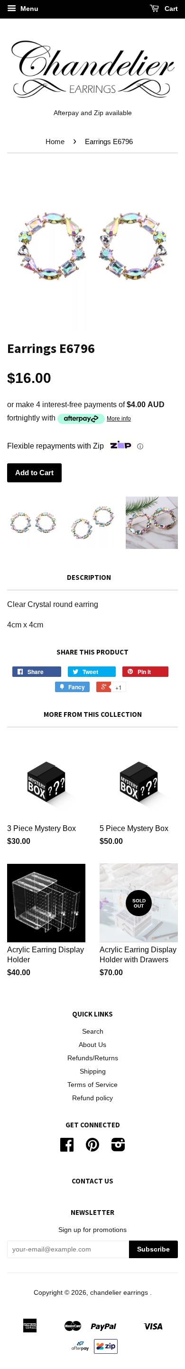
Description (89, 577)
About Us (92, 1044)
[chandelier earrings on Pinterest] (92, 1148)
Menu (28, 8)
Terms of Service (92, 1084)
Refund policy (92, 1098)
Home (55, 141)
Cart (170, 8)
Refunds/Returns (92, 1058)
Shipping (93, 1071)
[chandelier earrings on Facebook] (67, 1148)
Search (92, 1031)
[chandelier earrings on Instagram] (118, 1148)
